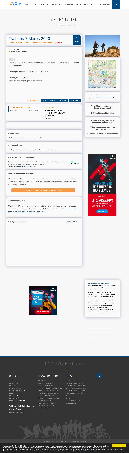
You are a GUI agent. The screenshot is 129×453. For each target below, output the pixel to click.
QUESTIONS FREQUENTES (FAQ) (76, 385)
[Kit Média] (43, 300)
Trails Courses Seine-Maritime (97, 337)
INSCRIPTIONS (13, 383)
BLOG (11, 393)
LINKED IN (69, 398)
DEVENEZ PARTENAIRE (16, 412)
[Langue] (26, 4)
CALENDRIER (13, 380)
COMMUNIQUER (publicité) (46, 395)
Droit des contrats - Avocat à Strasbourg (109, 400)
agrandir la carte (71, 222)
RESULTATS (13, 385)
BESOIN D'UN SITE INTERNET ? (47, 403)
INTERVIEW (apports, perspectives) (76, 388)
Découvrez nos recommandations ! (43, 190)
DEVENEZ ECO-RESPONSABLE (47, 393)
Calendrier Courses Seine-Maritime (98, 328)
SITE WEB (34, 110)
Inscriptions (57, 5)
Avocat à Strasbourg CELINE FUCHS (77, 408)
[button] (103, 72)
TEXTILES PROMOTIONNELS (46, 405)
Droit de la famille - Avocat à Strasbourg (109, 388)
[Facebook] (99, 375)
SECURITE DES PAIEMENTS (74, 390)
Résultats (69, 5)
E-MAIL (14, 110)
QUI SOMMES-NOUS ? (73, 400)
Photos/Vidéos (82, 5)
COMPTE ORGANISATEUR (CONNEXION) (50, 388)
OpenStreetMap (105, 87)
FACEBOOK (12, 395)
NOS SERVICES (42, 380)
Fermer (119, 446)
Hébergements (75, 100)
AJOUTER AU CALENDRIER (46, 383)
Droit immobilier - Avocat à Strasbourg (109, 395)
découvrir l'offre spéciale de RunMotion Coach (22, 166)
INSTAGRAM (13, 398)
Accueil (34, 5)
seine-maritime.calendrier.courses (105, 97)
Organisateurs (104, 5)
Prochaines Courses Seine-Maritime (99, 332)
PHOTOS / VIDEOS (15, 388)
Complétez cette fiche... (103, 113)
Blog (93, 5)
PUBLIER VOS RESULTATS (46, 385)
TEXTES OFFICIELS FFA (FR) (74, 383)
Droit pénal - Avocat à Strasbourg (107, 390)
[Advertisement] (63, 335)
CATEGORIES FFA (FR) (73, 380)
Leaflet (92, 87)
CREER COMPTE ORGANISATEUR (48, 390)
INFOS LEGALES (71, 403)
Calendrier (44, 5)
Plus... (116, 5)
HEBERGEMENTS (14, 400)
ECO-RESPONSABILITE (16, 390)
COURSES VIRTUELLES (44, 400)
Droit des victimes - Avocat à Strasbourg (109, 393)
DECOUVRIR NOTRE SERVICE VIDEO (49, 398)
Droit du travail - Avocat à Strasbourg (108, 398)
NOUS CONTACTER (44, 408)
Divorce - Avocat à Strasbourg (106, 385)
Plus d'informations (91, 451)
